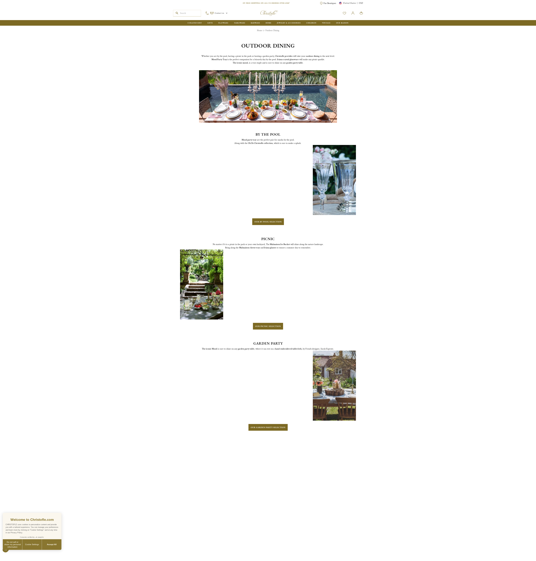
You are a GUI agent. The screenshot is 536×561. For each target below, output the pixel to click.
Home (259, 30)
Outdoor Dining (272, 30)
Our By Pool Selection (268, 221)
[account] (344, 13)
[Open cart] (361, 13)
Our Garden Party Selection (268, 427)
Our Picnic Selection (268, 326)
